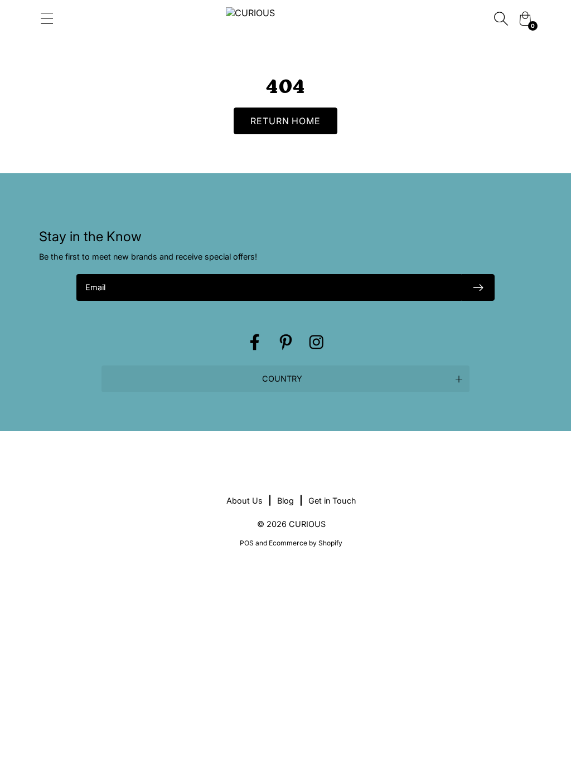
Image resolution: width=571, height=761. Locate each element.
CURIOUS (307, 524)
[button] (285, 378)
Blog (285, 500)
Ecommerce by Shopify (305, 543)
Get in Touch (332, 500)
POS (247, 543)
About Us (244, 500)
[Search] (500, 18)
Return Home (285, 120)
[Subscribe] (478, 287)
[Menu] (118, 18)
